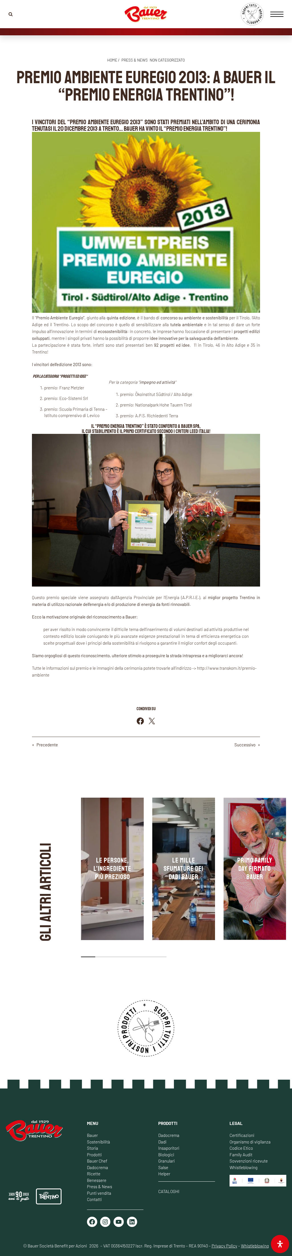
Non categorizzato (167, 60)
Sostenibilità (98, 1141)
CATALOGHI (168, 1191)
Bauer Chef (97, 1160)
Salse (163, 1167)
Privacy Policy (224, 1245)
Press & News (99, 1186)
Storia (92, 1148)
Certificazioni (242, 1135)
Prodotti (94, 1154)
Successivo (245, 744)
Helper (164, 1173)
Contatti (94, 1199)
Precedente (47, 744)
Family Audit (241, 1154)
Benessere (96, 1180)
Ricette (93, 1173)
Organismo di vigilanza (250, 1141)
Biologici (166, 1154)
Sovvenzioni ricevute (249, 1160)
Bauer (92, 1135)
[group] (112, 869)
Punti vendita (99, 1193)
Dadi (162, 1141)
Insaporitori (168, 1148)
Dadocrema (97, 1167)
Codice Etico (241, 1148)
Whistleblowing (243, 1167)
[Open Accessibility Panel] (280, 1244)
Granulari (166, 1160)
